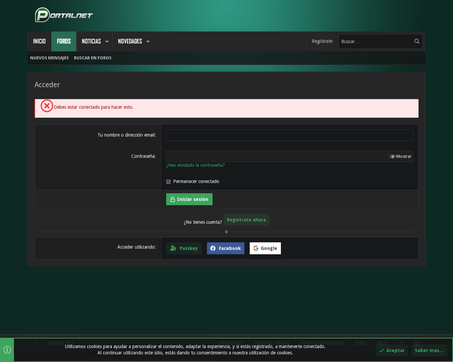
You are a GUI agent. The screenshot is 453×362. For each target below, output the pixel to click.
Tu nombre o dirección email (126, 135)
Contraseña (143, 156)
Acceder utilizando (136, 247)
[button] (106, 41)
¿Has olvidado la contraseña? (195, 165)
